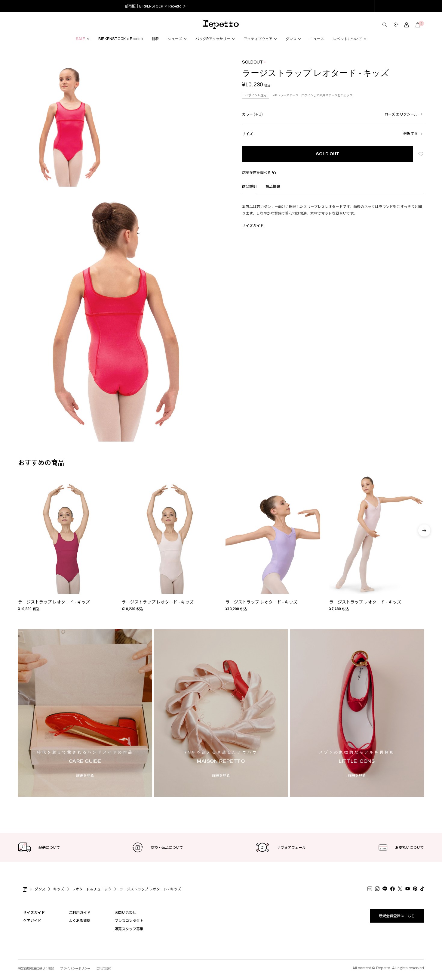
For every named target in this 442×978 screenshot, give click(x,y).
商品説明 (249, 186)
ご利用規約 (103, 968)
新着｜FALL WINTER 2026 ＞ (221, 5)
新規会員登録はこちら (397, 915)
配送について (49, 847)
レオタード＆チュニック (92, 888)
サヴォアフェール (291, 847)
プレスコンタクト (129, 920)
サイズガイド (253, 225)
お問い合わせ (125, 912)
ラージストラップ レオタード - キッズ (54, 602)
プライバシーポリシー (75, 968)
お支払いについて (409, 847)
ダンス (40, 888)
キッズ (58, 888)
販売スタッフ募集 (129, 928)
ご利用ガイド (80, 912)
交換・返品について (167, 847)
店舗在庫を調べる (256, 172)
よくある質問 (80, 920)
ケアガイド (32, 920)
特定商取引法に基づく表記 (36, 968)
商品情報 (273, 186)
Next (424, 546)
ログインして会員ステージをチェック (326, 95)
